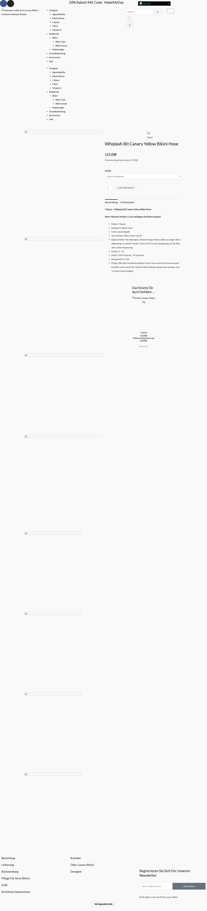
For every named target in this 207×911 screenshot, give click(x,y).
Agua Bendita (58, 14)
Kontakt (75, 858)
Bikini (55, 37)
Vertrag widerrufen (103, 904)
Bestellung (8, 858)
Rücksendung (9, 871)
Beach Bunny (58, 18)
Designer (53, 10)
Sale (51, 61)
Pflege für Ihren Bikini (15, 878)
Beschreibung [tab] (111, 202)
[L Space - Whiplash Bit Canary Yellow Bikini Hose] (63, 183)
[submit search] (157, 11)
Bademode (54, 34)
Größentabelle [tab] (127, 202)
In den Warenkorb (125, 187)
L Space (55, 22)
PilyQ (55, 26)
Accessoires (54, 57)
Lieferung (7, 864)
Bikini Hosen (61, 45)
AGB (4, 885)
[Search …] (129, 18)
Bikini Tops (60, 41)
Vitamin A (56, 30)
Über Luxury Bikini (82, 864)
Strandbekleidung (57, 53)
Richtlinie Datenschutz (15, 891)
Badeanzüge (58, 49)
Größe (108, 170)
